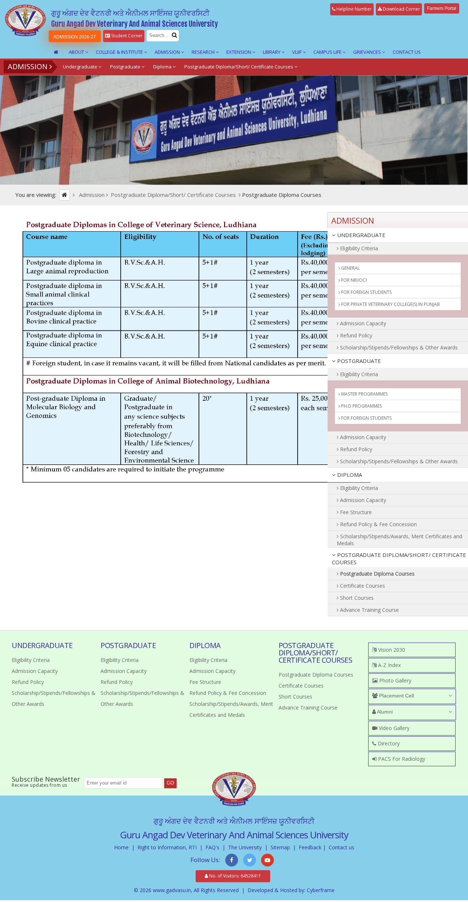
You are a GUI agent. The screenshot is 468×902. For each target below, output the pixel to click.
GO (170, 783)
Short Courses (356, 597)
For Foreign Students (366, 292)
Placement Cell (396, 696)
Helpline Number (353, 9)
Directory (388, 743)
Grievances (367, 52)
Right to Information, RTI (167, 847)
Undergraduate (80, 66)
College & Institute (120, 52)
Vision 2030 (391, 649)
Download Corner (401, 9)
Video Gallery (393, 728)
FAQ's (212, 847)
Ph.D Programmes (361, 406)
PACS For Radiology (401, 758)
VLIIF (297, 52)
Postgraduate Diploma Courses (377, 573)
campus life (328, 52)
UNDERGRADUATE (360, 235)
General (350, 268)
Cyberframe (321, 890)
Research (204, 52)
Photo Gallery (394, 680)
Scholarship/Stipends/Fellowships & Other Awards (398, 347)
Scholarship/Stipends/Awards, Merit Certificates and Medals (399, 540)
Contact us (341, 847)
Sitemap (280, 847)
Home (121, 847)
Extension (239, 52)
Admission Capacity (362, 323)
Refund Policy (355, 335)
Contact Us (407, 52)
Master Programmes (364, 394)
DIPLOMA (349, 474)
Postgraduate (125, 66)
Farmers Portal (441, 8)
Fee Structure (355, 512)
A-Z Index (389, 665)
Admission (168, 52)
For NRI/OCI (353, 280)
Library (272, 52)
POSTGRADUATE (358, 360)
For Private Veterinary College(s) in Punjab (390, 304)
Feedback (310, 847)
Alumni (384, 712)
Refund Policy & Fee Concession (378, 524)
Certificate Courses (362, 585)
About (77, 52)
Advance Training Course (369, 609)
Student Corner (126, 36)
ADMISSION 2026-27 (74, 37)
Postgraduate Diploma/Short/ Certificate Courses (239, 66)
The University (245, 847)
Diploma (163, 66)
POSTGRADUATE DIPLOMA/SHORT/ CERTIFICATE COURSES (399, 558)
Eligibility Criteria (358, 248)
